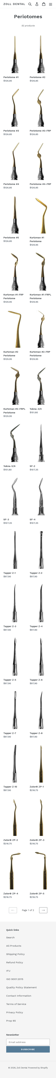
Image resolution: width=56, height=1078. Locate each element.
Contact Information (18, 995)
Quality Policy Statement (21, 987)
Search (10, 937)
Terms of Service (16, 1004)
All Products (13, 945)
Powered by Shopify (38, 1068)
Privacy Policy (14, 1012)
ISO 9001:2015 (14, 979)
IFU (8, 970)
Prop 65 (11, 1020)
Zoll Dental (14, 4)
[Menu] (50, 4)
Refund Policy (14, 962)
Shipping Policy (15, 954)
